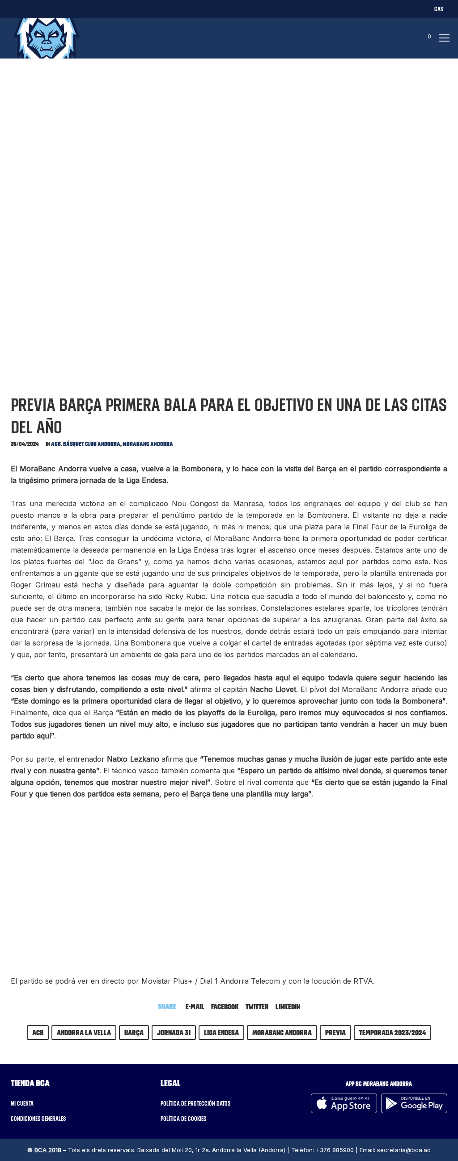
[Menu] (441, 38)
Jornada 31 (174, 1032)
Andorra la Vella (84, 1032)
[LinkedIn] (64, 8)
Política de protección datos (195, 1103)
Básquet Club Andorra (91, 444)
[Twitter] (11, 8)
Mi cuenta (22, 1103)
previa (335, 1032)
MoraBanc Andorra (148, 444)
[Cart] (421, 38)
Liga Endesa (221, 1032)
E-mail (195, 1006)
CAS (438, 9)
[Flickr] (81, 8)
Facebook (225, 1006)
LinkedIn (288, 1006)
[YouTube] (99, 8)
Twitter (257, 1006)
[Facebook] (29, 8)
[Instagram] (46, 8)
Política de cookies (183, 1119)
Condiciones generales (38, 1119)
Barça (134, 1032)
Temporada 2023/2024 (392, 1032)
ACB (56, 444)
